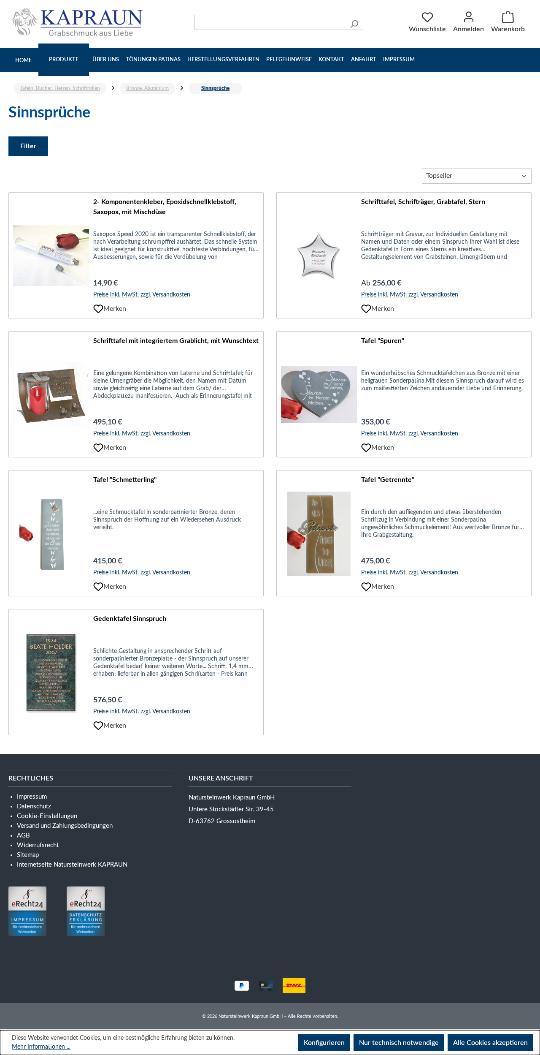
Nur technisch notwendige (399, 1042)
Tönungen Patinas (153, 60)
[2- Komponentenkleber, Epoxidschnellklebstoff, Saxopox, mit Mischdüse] (51, 256)
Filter (28, 146)
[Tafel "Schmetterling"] (51, 534)
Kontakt (331, 60)
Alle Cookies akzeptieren (490, 1042)
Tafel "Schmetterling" (125, 479)
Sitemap (28, 855)
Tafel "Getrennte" (387, 479)
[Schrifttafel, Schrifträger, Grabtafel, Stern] (319, 256)
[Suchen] (354, 22)
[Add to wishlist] (98, 309)
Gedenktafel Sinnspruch (129, 618)
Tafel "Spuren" (382, 340)
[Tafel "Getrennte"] (319, 534)
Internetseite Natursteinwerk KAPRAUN (72, 865)
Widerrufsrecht (38, 845)
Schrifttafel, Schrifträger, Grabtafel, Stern (423, 201)
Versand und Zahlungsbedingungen (65, 826)
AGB (23, 835)
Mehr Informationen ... (41, 1047)
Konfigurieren (324, 1042)
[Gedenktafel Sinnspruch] (51, 673)
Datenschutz (34, 806)
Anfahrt (363, 60)
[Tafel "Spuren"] (319, 395)
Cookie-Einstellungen (47, 816)
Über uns (105, 60)
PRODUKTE (63, 60)
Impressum (399, 60)
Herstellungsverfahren (223, 60)
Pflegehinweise (289, 60)
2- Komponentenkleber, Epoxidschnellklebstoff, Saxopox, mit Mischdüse (164, 206)
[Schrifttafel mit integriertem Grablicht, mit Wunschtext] (51, 395)
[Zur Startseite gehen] (78, 22)
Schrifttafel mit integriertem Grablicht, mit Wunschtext (176, 340)
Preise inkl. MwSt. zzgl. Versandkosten (141, 295)
